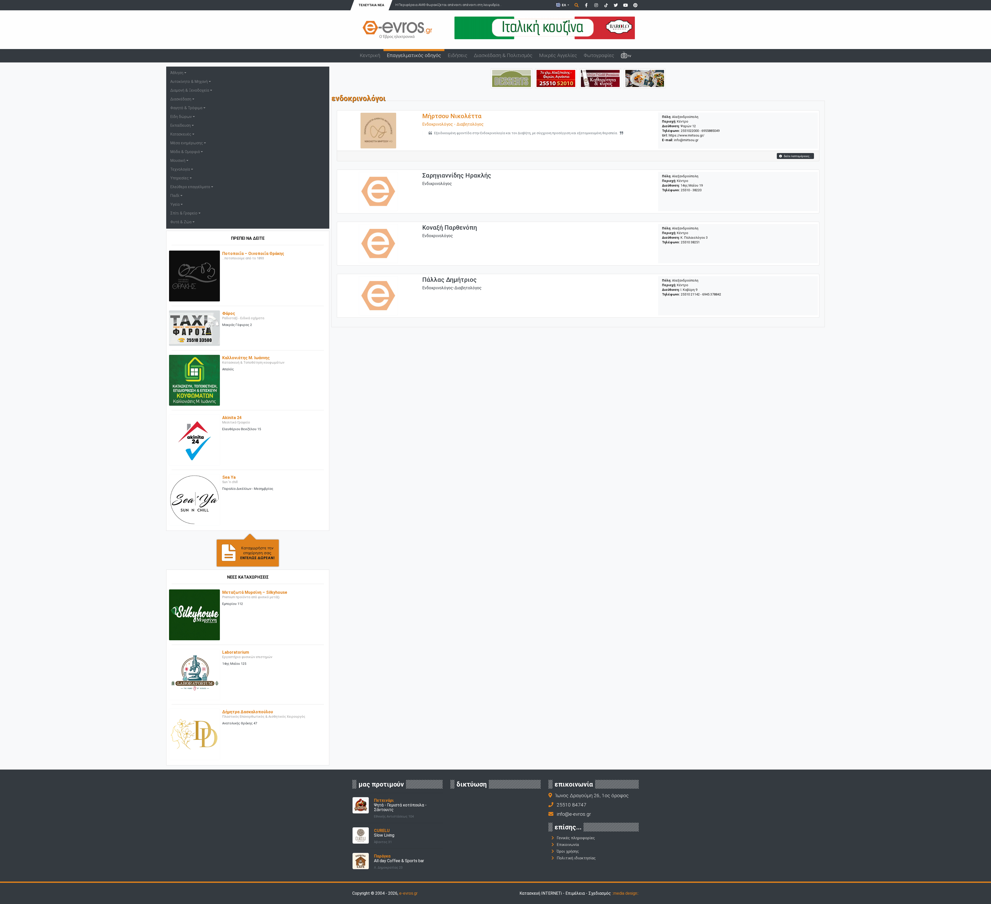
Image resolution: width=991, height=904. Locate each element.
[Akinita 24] (194, 439)
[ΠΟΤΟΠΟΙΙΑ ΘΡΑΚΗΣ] (600, 78)
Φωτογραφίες (599, 55)
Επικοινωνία (568, 844)
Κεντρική (370, 55)
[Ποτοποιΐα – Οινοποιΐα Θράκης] (194, 275)
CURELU (382, 830)
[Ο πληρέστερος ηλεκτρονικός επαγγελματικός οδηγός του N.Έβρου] (397, 29)
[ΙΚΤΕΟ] (556, 78)
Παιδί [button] (174, 196)
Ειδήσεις (457, 55)
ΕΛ (564, 5)
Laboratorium (235, 652)
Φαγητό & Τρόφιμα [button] (186, 108)
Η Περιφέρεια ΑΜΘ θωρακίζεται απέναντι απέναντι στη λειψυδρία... (448, 5)
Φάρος (228, 313)
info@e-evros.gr (574, 814)
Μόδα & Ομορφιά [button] (185, 152)
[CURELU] (361, 835)
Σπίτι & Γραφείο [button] (183, 213)
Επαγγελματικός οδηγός (414, 55)
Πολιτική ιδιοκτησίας (576, 858)
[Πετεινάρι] (361, 805)
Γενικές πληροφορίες (576, 838)
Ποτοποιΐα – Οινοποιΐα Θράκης (253, 253)
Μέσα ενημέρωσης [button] (186, 143)
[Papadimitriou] (644, 78)
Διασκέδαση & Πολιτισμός (503, 55)
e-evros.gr (408, 893)
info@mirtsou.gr (686, 140)
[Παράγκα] (361, 860)
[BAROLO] (544, 27)
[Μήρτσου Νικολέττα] (378, 130)
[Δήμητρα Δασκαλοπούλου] (194, 734)
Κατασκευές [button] (180, 134)
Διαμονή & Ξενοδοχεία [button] (189, 90)
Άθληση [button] (176, 73)
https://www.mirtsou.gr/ (686, 135)
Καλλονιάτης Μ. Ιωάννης (246, 357)
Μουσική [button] (177, 160)
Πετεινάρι (384, 800)
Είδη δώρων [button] (181, 117)
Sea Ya (229, 477)
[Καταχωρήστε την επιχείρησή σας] (248, 549)
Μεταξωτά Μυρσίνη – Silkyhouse (254, 592)
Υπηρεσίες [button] (179, 178)
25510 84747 (571, 805)
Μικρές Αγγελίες (558, 55)
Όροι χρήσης (568, 851)
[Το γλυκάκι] (511, 78)
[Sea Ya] (194, 499)
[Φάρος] (194, 327)
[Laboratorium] (194, 674)
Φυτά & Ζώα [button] (180, 222)
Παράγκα (382, 856)
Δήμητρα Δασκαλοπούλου (247, 711)
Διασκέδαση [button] (180, 99)
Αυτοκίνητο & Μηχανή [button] (189, 81)
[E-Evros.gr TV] (626, 55)
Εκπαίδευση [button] (180, 125)
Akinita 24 (232, 417)
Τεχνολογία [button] (180, 169)
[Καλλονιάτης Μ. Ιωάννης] (194, 380)
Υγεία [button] (175, 204)
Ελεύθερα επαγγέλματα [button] (190, 187)
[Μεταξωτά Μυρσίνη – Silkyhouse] (194, 614)
